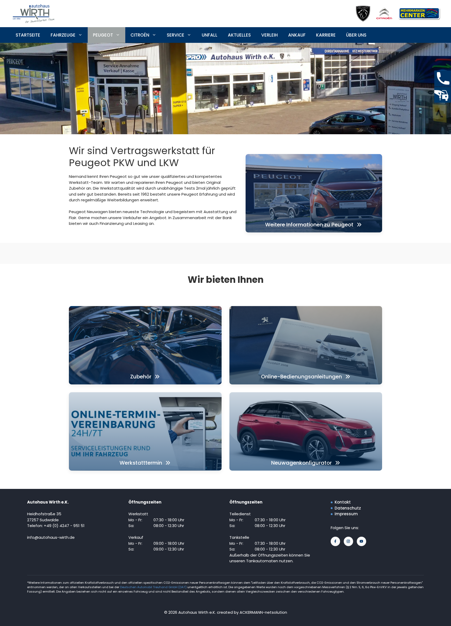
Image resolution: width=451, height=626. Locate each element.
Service (175, 35)
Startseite (28, 35)
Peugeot (103, 35)
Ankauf (297, 35)
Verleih (269, 35)
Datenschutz (348, 508)
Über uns (356, 35)
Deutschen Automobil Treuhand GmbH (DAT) (153, 587)
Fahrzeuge (63, 35)
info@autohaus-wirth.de (51, 537)
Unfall (209, 35)
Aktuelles (239, 35)
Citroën (139, 35)
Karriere (326, 35)
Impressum (346, 514)
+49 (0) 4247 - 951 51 (64, 525)
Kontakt (343, 502)
